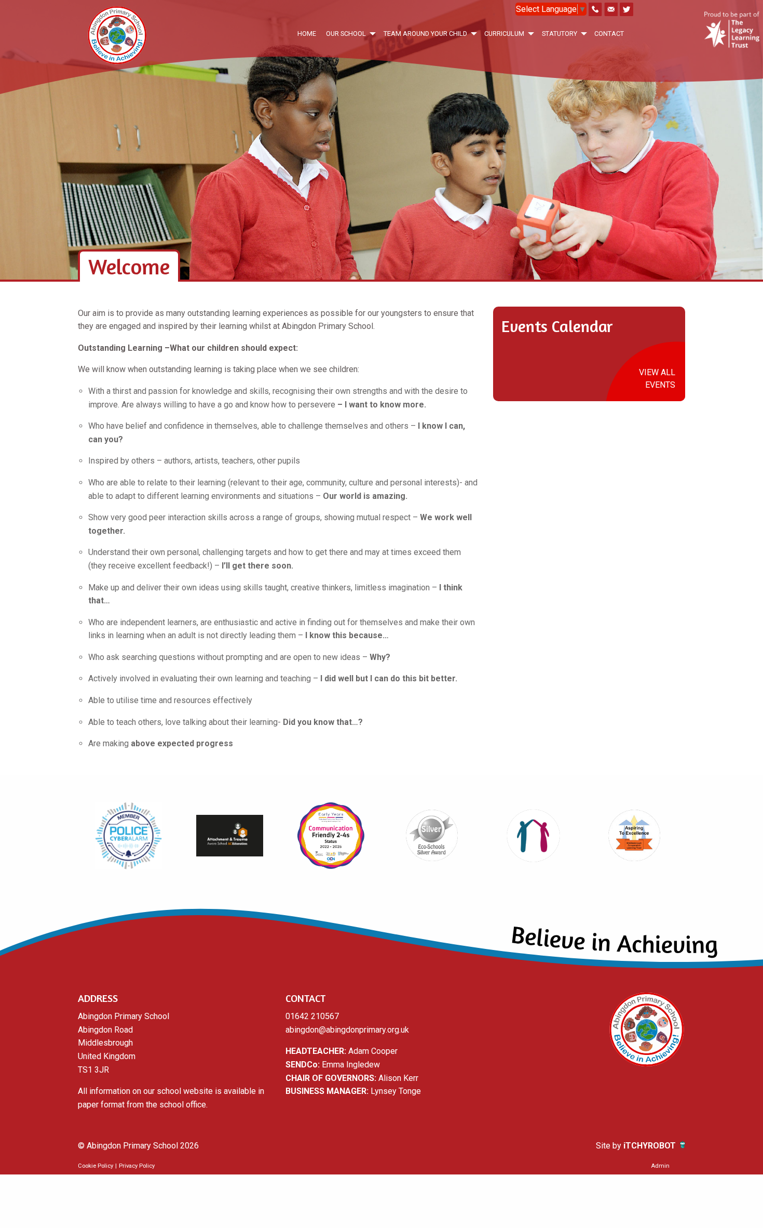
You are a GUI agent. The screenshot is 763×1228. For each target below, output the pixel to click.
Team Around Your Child (425, 33)
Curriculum (504, 33)
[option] (128, 836)
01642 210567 (312, 1016)
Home (306, 33)
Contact (609, 33)
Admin (660, 1166)
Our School (346, 33)
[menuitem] (306, 33)
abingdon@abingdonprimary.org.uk (347, 1030)
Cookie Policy (95, 1166)
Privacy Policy (137, 1166)
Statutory (559, 33)
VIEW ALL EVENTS (657, 378)
